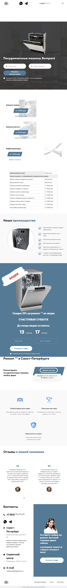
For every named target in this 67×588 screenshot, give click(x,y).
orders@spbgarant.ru (15, 571)
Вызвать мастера (49, 370)
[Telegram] (26, 3)
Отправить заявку (21, 348)
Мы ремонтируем (40, 582)
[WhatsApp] (22, 3)
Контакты (60, 582)
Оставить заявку (51, 560)
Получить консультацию (14, 73)
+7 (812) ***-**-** (45, 3)
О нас (52, 582)
